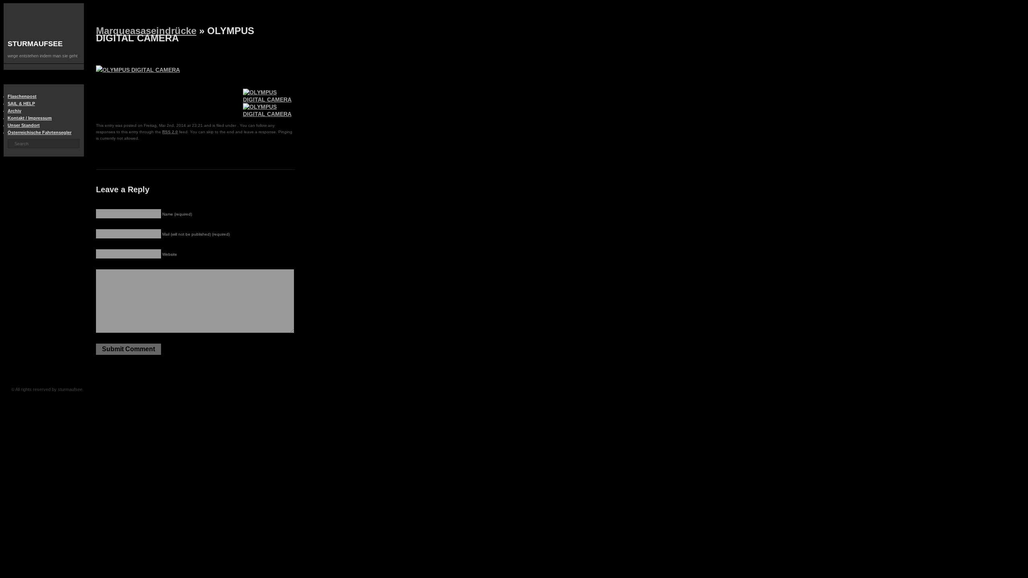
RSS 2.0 (170, 132)
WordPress (221, 389)
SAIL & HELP (21, 103)
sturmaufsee (35, 43)
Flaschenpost (22, 96)
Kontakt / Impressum (30, 118)
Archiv (14, 110)
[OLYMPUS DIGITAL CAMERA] (269, 99)
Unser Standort (24, 125)
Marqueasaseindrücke (146, 30)
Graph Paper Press (208, 389)
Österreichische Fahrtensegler (39, 132)
